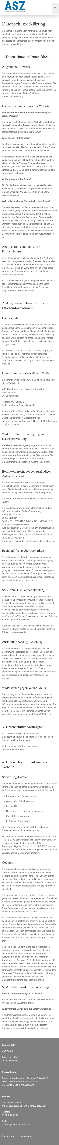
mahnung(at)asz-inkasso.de (15, 1124)
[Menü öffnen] (55, 8)
